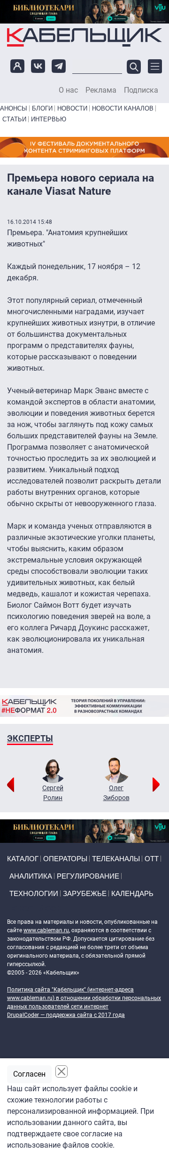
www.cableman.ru (46, 930)
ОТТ (152, 859)
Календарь (132, 893)
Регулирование (88, 876)
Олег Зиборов (116, 792)
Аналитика (30, 876)
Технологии (33, 893)
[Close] (61, 1071)
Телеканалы (116, 859)
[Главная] (84, 37)
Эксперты (30, 738)
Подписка (141, 90)
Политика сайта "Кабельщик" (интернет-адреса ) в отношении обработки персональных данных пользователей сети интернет (84, 998)
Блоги (42, 108)
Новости (72, 108)
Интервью (48, 119)
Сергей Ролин (52, 792)
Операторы (65, 859)
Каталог (22, 859)
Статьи (14, 119)
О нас (68, 90)
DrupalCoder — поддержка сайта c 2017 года (66, 1015)
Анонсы (13, 108)
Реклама (100, 90)
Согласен (29, 1074)
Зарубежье (85, 893)
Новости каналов (123, 108)
